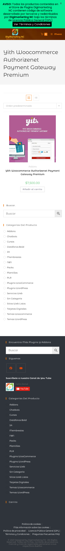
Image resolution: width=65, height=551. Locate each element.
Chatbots (12, 236)
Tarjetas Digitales (16, 308)
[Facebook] (11, 368)
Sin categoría (14, 298)
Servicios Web (14, 293)
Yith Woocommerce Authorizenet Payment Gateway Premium (33, 172)
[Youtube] (21, 368)
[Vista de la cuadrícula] (29, 98)
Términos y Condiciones (17, 534)
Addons (32, 166)
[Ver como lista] (36, 98)
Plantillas (12, 272)
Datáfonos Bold (15, 246)
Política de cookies (31, 524)
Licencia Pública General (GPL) (44, 531)
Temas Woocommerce (19, 314)
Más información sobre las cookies (31, 527)
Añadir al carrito (32, 189)
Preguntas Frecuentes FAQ (46, 534)
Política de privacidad (14, 531)
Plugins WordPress (17, 288)
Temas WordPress (17, 319)
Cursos (10, 241)
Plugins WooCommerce (20, 283)
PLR (9, 277)
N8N (9, 262)
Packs (10, 267)
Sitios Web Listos (16, 303)
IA (8, 251)
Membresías (14, 257)
